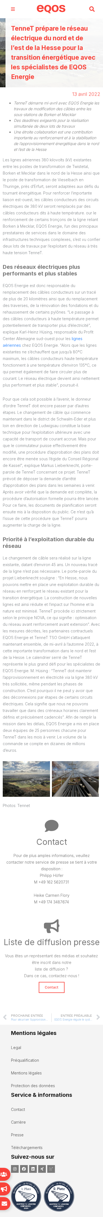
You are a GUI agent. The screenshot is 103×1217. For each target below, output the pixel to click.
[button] (91, 9)
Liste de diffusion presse (52, 942)
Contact (18, 1109)
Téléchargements (27, 1147)
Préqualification (25, 1060)
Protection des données (33, 1085)
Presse (17, 1134)
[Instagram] (15, 1169)
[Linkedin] (33, 1169)
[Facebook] (24, 1169)
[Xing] (42, 1169)
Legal (16, 1047)
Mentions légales (26, 1073)
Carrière (18, 1122)
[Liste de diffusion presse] (52, 926)
